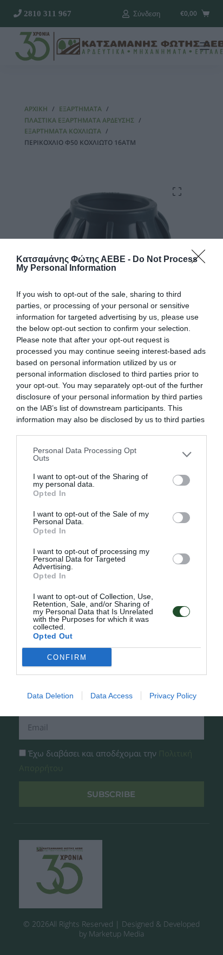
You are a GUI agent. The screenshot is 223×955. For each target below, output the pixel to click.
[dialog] (111, 477)
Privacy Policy (172, 695)
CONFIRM (67, 657)
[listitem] (111, 454)
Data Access (111, 695)
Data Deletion (50, 695)
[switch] (181, 480)
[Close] (202, 260)
